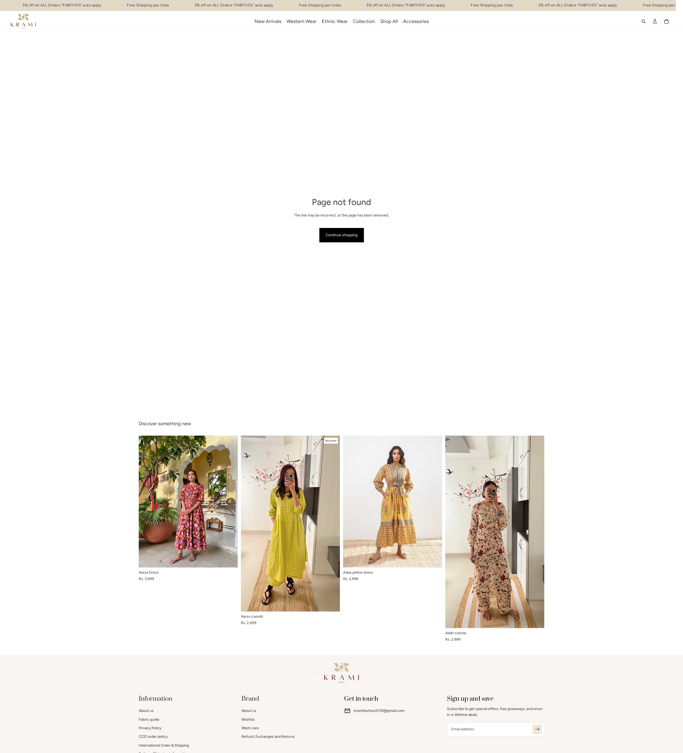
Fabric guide (149, 719)
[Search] (643, 21)
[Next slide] (230, 501)
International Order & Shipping (164, 745)
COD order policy (153, 737)
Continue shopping (342, 235)
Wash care (250, 728)
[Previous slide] (147, 501)
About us (146, 711)
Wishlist (248, 719)
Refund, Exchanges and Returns (268, 737)
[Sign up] (537, 729)
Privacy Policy (150, 728)
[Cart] (666, 21)
